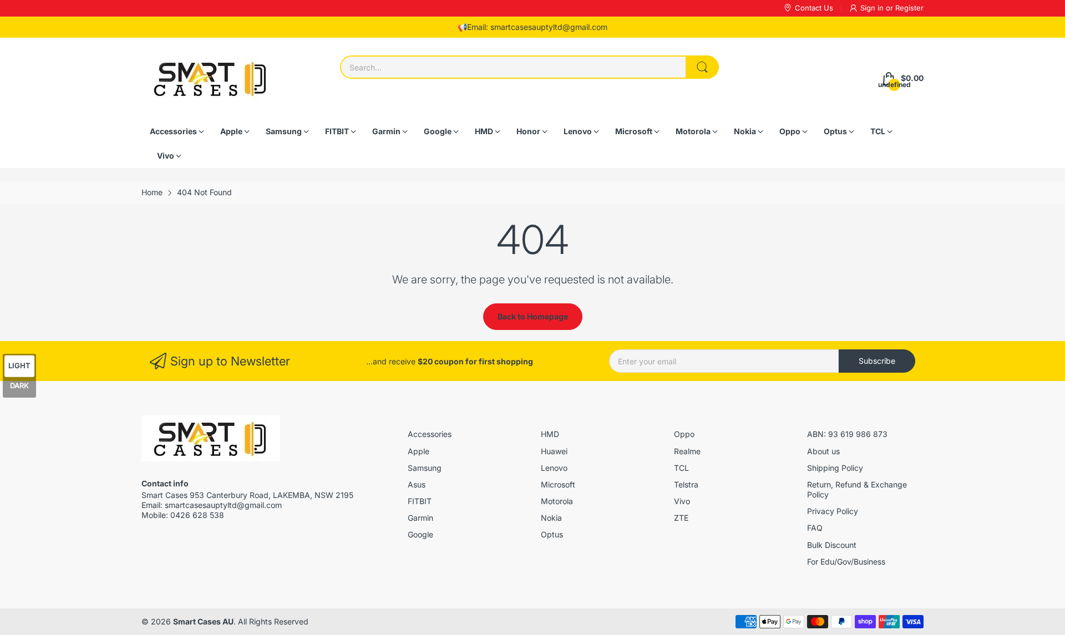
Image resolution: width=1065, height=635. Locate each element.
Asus (416, 484)
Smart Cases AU (203, 621)
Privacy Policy (832, 511)
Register (909, 7)
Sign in (873, 7)
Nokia (551, 517)
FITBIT (420, 501)
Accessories (430, 434)
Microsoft (558, 484)
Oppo (684, 434)
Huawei (554, 451)
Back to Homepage (533, 316)
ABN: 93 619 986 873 (847, 434)
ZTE (681, 517)
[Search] (702, 67)
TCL (681, 468)
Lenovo (554, 468)
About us (823, 451)
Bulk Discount (831, 545)
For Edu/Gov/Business (846, 561)
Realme (687, 451)
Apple (418, 451)
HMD (550, 434)
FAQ (815, 527)
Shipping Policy (835, 468)
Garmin (420, 517)
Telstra (686, 484)
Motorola (557, 501)
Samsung (425, 468)
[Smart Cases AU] (210, 78)
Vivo (682, 501)
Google (420, 534)
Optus (552, 534)
